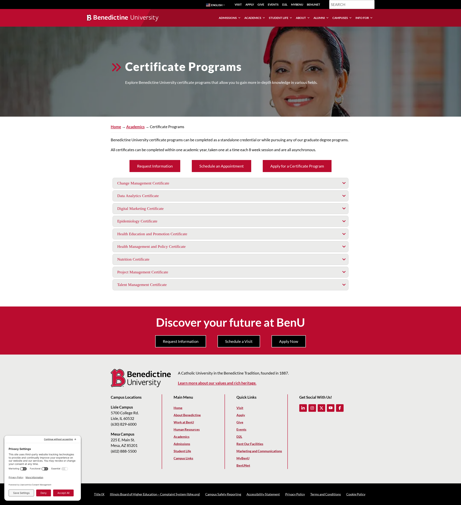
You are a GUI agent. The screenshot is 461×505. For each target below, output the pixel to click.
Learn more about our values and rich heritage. (217, 383)
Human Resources (187, 429)
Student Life (278, 17)
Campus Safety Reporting (223, 494)
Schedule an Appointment (221, 166)
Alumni (319, 17)
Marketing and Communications (259, 451)
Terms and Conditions (325, 494)
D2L (284, 4)
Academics (252, 17)
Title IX (99, 494)
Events (273, 4)
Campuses (340, 17)
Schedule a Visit (238, 341)
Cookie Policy (355, 494)
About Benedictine (187, 415)
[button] (303, 408)
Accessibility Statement (263, 494)
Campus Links (183, 458)
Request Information (155, 166)
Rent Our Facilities (249, 444)
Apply (249, 4)
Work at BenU (184, 422)
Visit (238, 4)
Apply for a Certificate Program (297, 166)
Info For (362, 17)
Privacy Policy (295, 494)
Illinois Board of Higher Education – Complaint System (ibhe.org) (155, 494)
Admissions (228, 17)
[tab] (230, 183)
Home (116, 126)
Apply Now (288, 341)
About (301, 17)
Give (261, 4)
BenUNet (313, 4)
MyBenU (297, 4)
